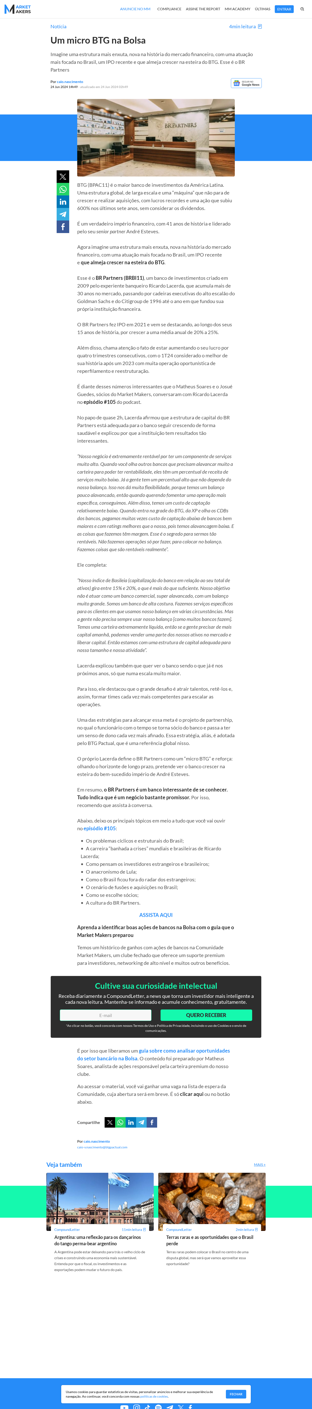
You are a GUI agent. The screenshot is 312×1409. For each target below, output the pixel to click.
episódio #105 (100, 828)
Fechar (236, 1394)
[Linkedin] (131, 1122)
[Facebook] (152, 1122)
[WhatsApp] (120, 1122)
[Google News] (246, 86)
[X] (110, 1122)
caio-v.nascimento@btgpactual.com (102, 1147)
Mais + (260, 1164)
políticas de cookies (154, 1396)
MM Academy (237, 9)
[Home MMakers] (18, 9)
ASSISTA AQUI (156, 915)
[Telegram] (141, 1122)
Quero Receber (206, 1015)
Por (66, 81)
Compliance (169, 9)
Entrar (284, 9)
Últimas (262, 9)
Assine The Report (203, 9)
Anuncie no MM (135, 9)
